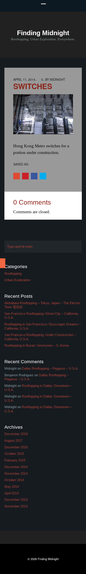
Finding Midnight (43, 32)
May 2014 (11, 486)
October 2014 (14, 480)
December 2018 (16, 434)
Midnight (57, 79)
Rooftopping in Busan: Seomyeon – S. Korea (36, 345)
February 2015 (14, 460)
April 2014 (11, 493)
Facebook (34, 176)
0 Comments (32, 202)
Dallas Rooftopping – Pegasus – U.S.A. (50, 368)
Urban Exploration (17, 280)
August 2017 (13, 440)
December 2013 (16, 499)
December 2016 (16, 447)
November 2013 (16, 506)
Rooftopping (13, 273)
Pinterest (25, 176)
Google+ (16, 176)
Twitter (43, 176)
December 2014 (16, 467)
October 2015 (14, 453)
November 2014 (16, 473)
